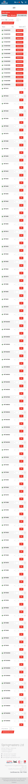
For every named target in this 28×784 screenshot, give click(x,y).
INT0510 (6, 231)
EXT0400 (6, 517)
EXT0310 (6, 449)
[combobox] (7, 20)
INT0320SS (7, 321)
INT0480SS (7, 404)
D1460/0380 (7, 49)
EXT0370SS (7, 690)
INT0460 (6, 201)
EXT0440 (6, 540)
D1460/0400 (7, 53)
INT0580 (6, 284)
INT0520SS (7, 419)
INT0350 (6, 118)
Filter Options (6, 12)
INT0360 (6, 126)
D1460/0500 (7, 69)
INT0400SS (7, 374)
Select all (21, 27)
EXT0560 (6, 608)
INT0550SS (7, 427)
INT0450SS (7, 389)
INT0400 (6, 156)
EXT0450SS (7, 720)
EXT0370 (6, 495)
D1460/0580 (7, 80)
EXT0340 (6, 472)
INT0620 (6, 299)
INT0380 (6, 141)
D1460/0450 (7, 61)
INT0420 (6, 171)
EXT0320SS (7, 653)
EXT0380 (6, 502)
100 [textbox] (6, 20)
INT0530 (6, 246)
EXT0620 (6, 638)
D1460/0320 (7, 30)
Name (3, 27)
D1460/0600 (7, 84)
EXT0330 (6, 464)
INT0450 (6, 193)
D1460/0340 (7, 38)
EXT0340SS (7, 668)
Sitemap (18, 780)
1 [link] (17, 19)
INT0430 (6, 178)
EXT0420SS (7, 713)
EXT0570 (6, 615)
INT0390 (6, 148)
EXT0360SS (7, 683)
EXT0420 (6, 532)
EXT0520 (6, 585)
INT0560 (6, 269)
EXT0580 (6, 623)
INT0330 (6, 103)
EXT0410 (6, 525)
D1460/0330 (7, 34)
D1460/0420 (7, 57)
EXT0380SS (7, 698)
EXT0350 (6, 480)
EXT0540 (6, 592)
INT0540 (6, 254)
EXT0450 (6, 547)
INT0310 (6, 88)
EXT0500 (6, 577)
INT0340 (6, 111)
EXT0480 (6, 570)
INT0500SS (7, 412)
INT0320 (6, 96)
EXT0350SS (7, 675)
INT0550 (6, 261)
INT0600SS (7, 434)
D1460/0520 (7, 73)
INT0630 (6, 306)
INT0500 (6, 224)
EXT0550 (6, 600)
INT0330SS (7, 329)
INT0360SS (7, 352)
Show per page (7, 19)
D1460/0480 (7, 65)
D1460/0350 (7, 42)
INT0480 (6, 216)
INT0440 (6, 186)
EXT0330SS (7, 660)
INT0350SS (7, 344)
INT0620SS (7, 442)
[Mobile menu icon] (26, 2)
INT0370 (6, 133)
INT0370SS (7, 359)
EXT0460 (6, 555)
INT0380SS (7, 367)
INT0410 (6, 163)
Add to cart (21, 92)
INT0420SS (7, 382)
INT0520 (6, 239)
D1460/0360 (7, 45)
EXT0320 (6, 457)
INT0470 (6, 209)
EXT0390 (6, 510)
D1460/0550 (7, 76)
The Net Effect (13, 780)
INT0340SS (7, 337)
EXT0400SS (7, 705)
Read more (19, 30)
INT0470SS (7, 397)
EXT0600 (6, 630)
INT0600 (6, 291)
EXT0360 (6, 487)
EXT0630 (6, 645)
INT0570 (6, 276)
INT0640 (6, 314)
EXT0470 (6, 562)
